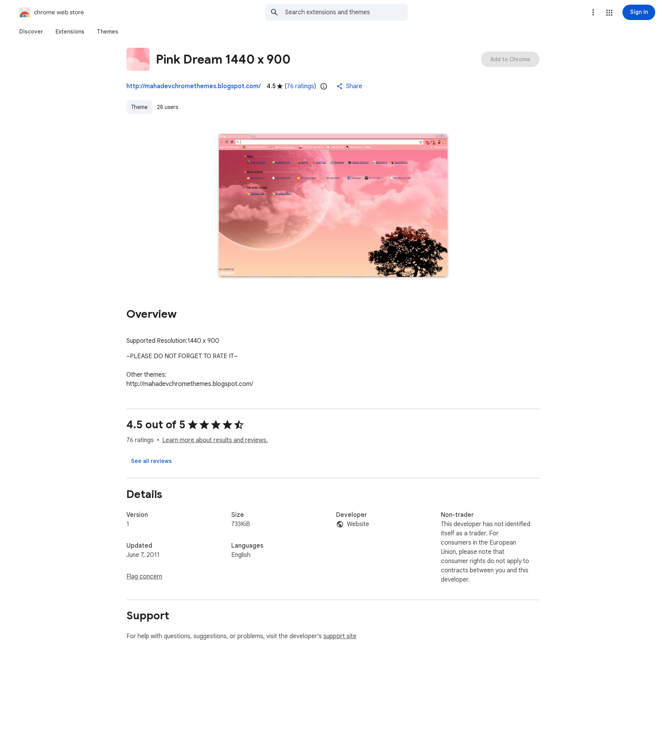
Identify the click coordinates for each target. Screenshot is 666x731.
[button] (609, 12)
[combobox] (346, 12)
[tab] (31, 32)
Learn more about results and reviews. (215, 440)
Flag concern (144, 576)
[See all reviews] (151, 461)
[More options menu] (593, 12)
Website (358, 524)
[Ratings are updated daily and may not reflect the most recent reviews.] (323, 86)
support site (340, 636)
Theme (139, 107)
